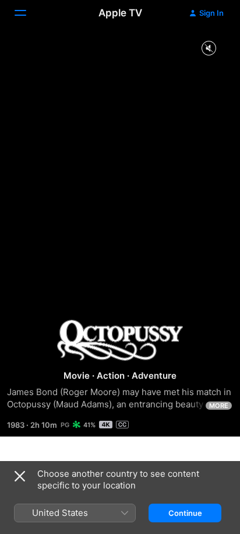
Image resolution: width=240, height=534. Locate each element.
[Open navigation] (27, 13)
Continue (185, 513)
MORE (218, 406)
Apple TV (120, 13)
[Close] (20, 476)
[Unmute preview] (208, 49)
